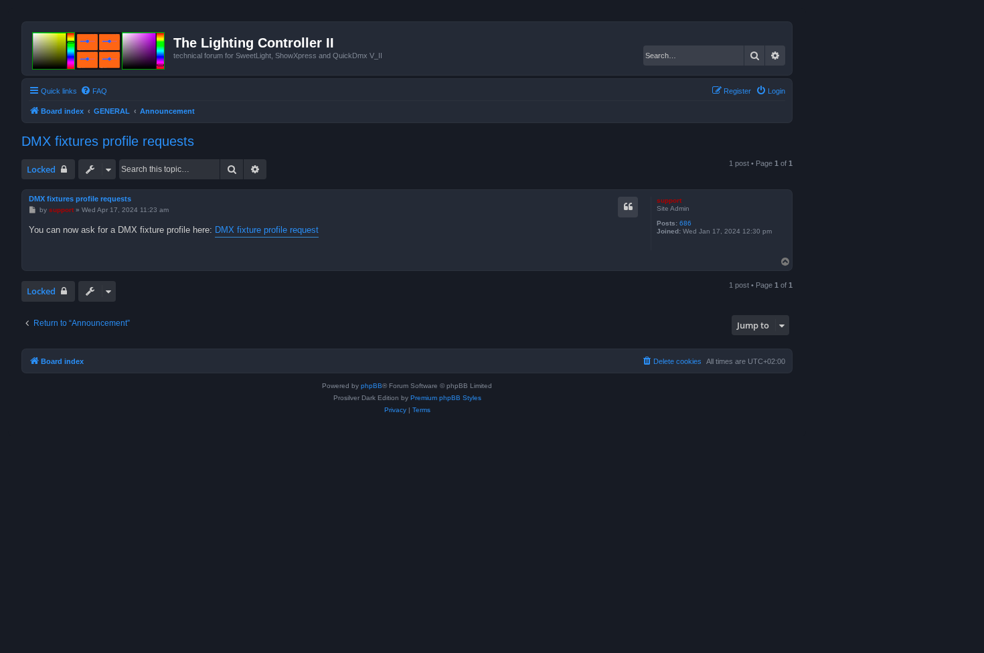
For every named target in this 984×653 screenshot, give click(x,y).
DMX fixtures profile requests (107, 141)
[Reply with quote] (628, 207)
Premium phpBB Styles (445, 397)
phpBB (371, 385)
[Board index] (99, 48)
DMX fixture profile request (267, 230)
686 (685, 223)
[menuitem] (93, 91)
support (669, 200)
